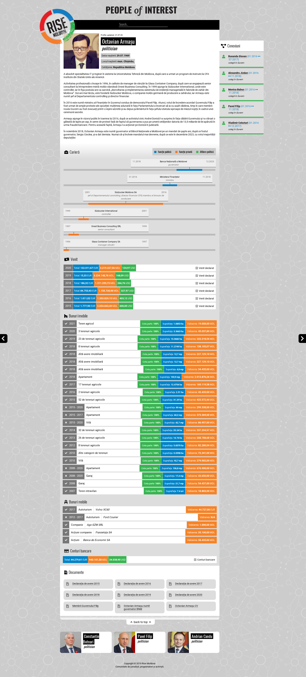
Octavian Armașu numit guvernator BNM (137, 607)
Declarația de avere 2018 (86, 594)
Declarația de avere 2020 (188, 594)
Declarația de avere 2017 (188, 583)
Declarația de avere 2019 (137, 594)
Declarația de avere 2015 (86, 583)
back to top (140, 622)
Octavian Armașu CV (186, 605)
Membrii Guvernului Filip (85, 605)
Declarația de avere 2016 (137, 583)
